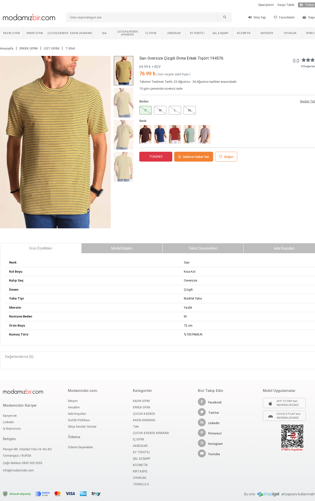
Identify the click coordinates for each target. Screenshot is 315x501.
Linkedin (8, 422)
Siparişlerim (266, 5)
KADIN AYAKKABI (81, 33)
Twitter (213, 413)
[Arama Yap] (224, 17)
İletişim (73, 401)
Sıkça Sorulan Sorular (82, 426)
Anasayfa (6, 48)
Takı (104, 33)
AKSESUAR (174, 33)
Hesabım (74, 407)
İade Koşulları (77, 414)
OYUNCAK (290, 33)
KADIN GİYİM (11, 33)
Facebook (214, 402)
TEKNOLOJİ (141, 484)
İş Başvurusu (12, 428)
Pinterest (215, 433)
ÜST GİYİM (51, 48)
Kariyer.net (10, 416)
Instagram (215, 444)
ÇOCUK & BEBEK (57, 33)
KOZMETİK (244, 33)
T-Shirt (70, 48)
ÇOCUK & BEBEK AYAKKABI (127, 33)
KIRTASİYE (267, 33)
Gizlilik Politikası (79, 420)
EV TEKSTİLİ (197, 33)
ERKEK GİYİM (35, 33)
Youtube (214, 454)
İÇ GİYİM (150, 33)
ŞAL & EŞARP (220, 33)
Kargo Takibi (286, 5)
